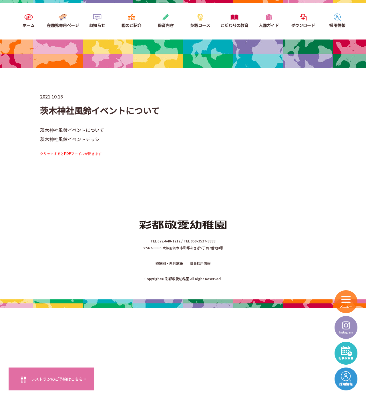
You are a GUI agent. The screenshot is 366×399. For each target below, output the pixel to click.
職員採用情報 (200, 263)
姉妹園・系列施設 (169, 263)
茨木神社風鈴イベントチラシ (70, 139)
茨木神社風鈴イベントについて (72, 130)
